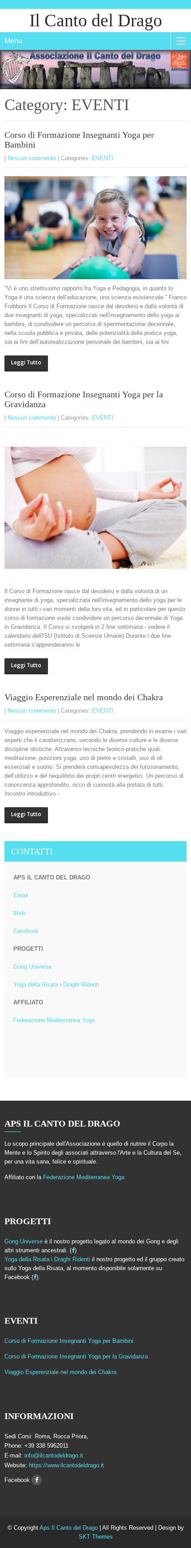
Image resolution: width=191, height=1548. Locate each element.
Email (20, 895)
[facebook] (73, 1250)
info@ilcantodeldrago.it (53, 1455)
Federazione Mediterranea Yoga (54, 1020)
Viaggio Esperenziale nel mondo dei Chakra (83, 697)
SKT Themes (96, 1536)
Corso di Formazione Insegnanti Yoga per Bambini (68, 1340)
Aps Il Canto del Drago (69, 1527)
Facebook (26, 931)
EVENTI (102, 158)
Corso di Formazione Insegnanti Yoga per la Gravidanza (76, 1356)
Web (19, 913)
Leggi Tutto (26, 362)
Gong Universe (32, 966)
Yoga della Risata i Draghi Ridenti (56, 984)
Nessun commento (32, 158)
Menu (13, 41)
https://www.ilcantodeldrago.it (65, 1465)
